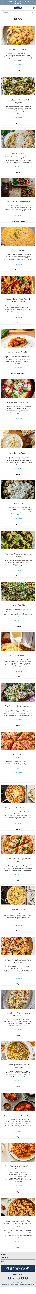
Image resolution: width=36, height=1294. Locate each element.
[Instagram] (14, 1278)
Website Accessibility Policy (26, 1284)
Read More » (17, 65)
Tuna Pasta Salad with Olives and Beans (18, 706)
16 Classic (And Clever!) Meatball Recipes (18, 1116)
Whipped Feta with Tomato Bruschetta (17, 201)
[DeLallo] (18, 7)
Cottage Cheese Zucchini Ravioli (18, 402)
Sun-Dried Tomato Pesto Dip (18, 352)
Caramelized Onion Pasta (18, 909)
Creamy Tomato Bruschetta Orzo (18, 250)
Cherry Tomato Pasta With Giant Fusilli (18, 808)
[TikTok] (26, 1278)
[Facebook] (9, 1278)
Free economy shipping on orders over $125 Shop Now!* (18, 2)
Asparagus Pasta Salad (18, 605)
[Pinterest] (22, 1278)
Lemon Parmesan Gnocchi (18, 453)
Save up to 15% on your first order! (18, 1268)
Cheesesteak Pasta (18, 503)
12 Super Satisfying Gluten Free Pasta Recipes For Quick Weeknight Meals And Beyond (17, 1223)
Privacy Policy (5, 1284)
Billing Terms (14, 1284)
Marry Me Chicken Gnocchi (18, 49)
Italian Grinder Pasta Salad (18, 655)
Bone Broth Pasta (18, 153)
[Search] (32, 12)
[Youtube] (18, 1278)
